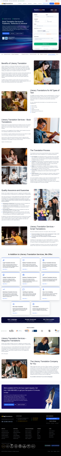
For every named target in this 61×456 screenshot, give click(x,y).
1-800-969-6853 (35, 418)
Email (47, 14)
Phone (35, 24)
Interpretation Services (5, 432)
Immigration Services (25, 54)
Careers (38, 432)
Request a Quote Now (9, 404)
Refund (58, 451)
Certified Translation (5, 435)
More (57, 54)
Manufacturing (15, 438)
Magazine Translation (43, 54)
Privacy (49, 451)
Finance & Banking (16, 435)
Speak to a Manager (52, 421)
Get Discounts (48, 423)
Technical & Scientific (33, 54)
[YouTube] (10, 421)
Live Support (56, 423)
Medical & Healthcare (16, 432)
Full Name (36, 14)
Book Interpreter (46, 3)
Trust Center (51, 435)
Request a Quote (6, 33)
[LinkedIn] (6, 421)
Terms (52, 451)
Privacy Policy (51, 432)
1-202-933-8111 (35, 419)
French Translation (28, 432)
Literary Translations (51, 54)
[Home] (2, 54)
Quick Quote (57, 3)
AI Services (3, 438)
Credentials (52, 423)
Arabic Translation (28, 438)
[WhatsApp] (12, 421)
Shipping (55, 451)
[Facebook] (2, 421)
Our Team (38, 435)
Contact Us (40, 3)
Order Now (52, 3)
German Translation (28, 435)
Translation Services (7, 54)
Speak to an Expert (19, 33)
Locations (38, 438)
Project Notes (36, 36)
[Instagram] (8, 421)
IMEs (38, 54)
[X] (4, 421)
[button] (45, 31)
